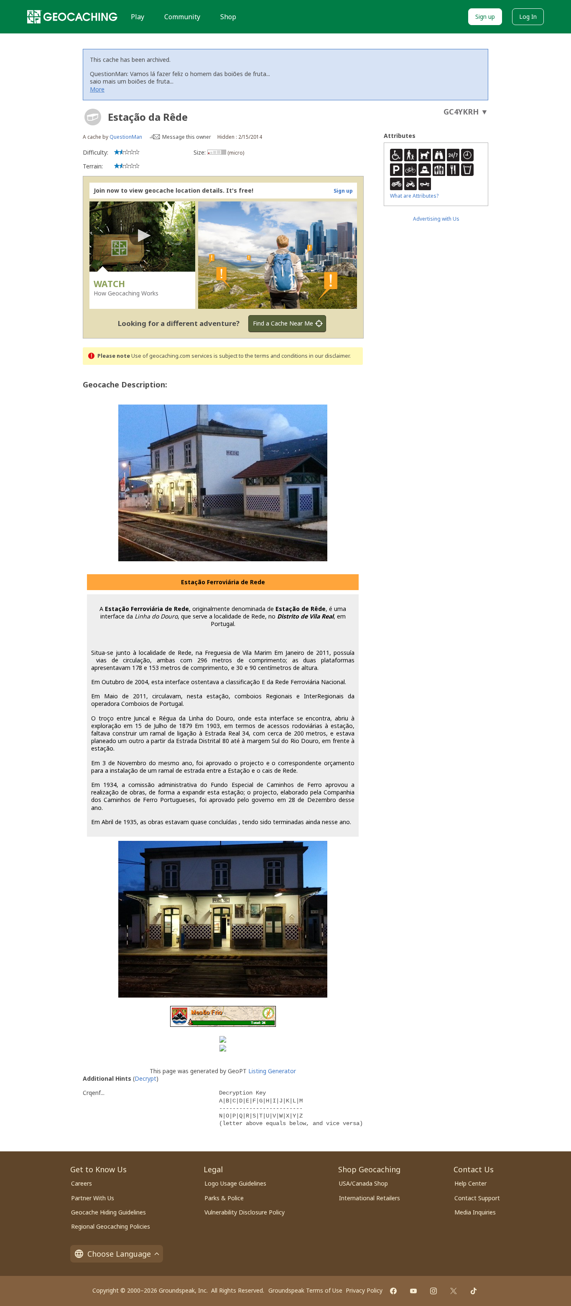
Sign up (485, 16)
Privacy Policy (364, 1290)
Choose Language (119, 1254)
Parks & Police (224, 1198)
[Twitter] (454, 1291)
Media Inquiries (475, 1212)
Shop (228, 16)
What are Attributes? (414, 195)
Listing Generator (272, 1071)
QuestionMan (126, 136)
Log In (528, 16)
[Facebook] (393, 1291)
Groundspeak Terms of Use (305, 1290)
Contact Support (477, 1198)
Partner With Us (92, 1198)
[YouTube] (413, 1291)
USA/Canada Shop (363, 1183)
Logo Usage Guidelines (235, 1183)
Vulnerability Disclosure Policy (244, 1212)
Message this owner (186, 136)
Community (182, 16)
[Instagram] (433, 1291)
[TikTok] (474, 1291)
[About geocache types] (93, 117)
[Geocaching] (72, 16)
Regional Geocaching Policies (110, 1226)
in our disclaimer (329, 355)
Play (137, 16)
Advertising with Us (436, 218)
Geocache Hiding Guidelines (108, 1212)
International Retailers (369, 1198)
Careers (81, 1183)
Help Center (470, 1183)
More (97, 89)
